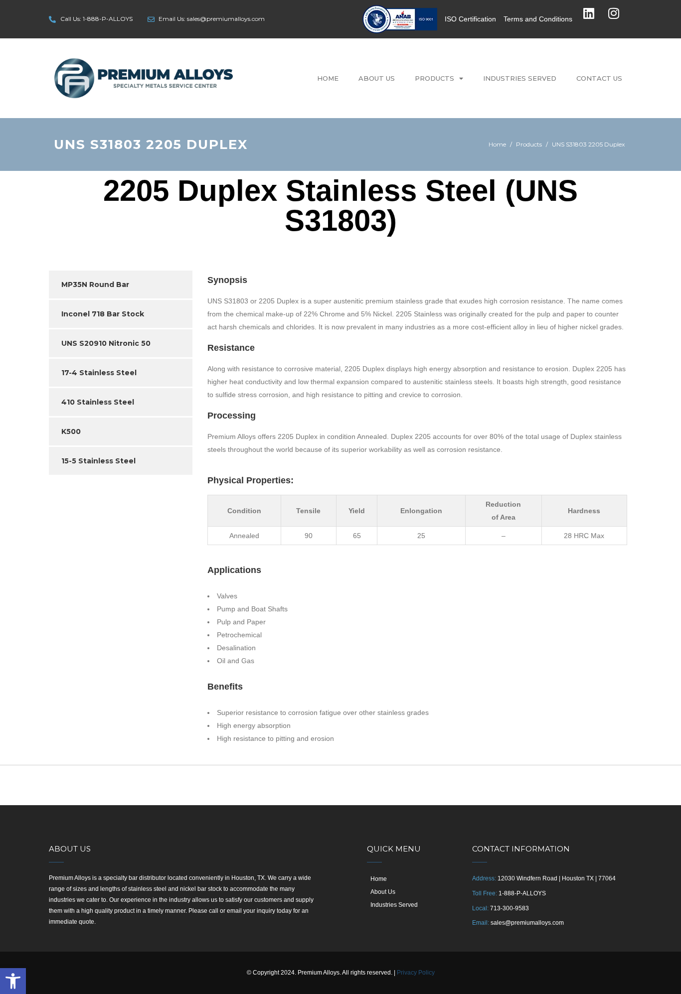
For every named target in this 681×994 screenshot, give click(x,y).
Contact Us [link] (599, 78)
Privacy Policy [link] (416, 972)
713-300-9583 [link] (509, 908)
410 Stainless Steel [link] (97, 402)
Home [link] (328, 78)
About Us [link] (376, 78)
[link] (13, 981)
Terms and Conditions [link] (538, 19)
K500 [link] (71, 431)
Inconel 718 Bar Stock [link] (102, 313)
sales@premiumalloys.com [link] (527, 922)
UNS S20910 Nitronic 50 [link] (106, 343)
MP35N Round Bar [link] (95, 284)
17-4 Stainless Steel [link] (99, 372)
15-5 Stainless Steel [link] (98, 460)
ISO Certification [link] (470, 19)
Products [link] (434, 78)
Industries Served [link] (519, 78)
